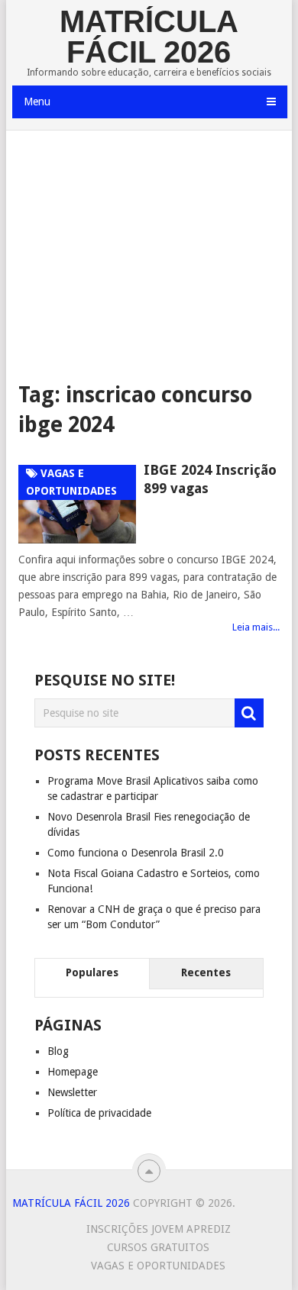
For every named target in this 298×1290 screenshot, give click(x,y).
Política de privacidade (99, 1113)
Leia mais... (256, 627)
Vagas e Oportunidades (158, 1265)
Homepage (72, 1072)
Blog (58, 1051)
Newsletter (72, 1092)
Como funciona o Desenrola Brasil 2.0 (135, 853)
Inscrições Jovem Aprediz (158, 1229)
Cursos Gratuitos (158, 1247)
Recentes (206, 972)
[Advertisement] (149, 256)
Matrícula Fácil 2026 (149, 37)
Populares (92, 972)
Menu (37, 101)
